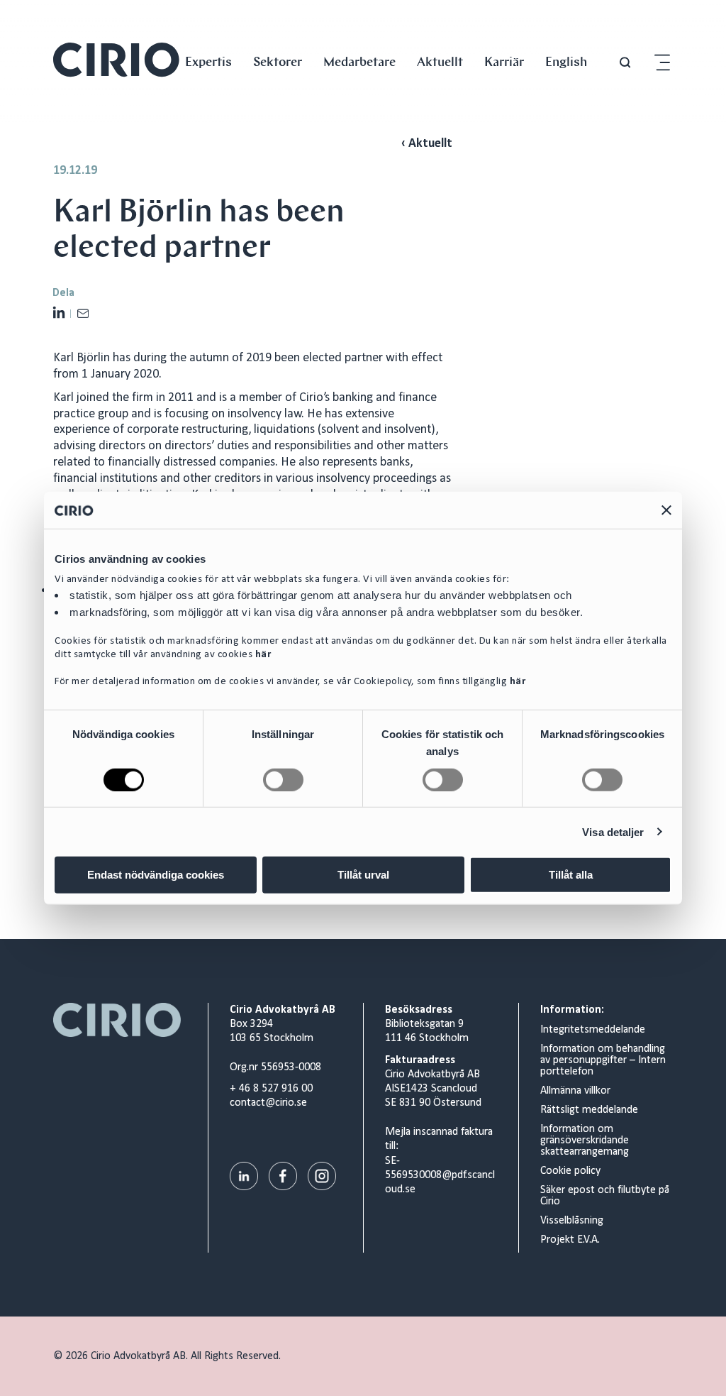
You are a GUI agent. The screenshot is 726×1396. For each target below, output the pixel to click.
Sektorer (277, 61)
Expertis (208, 61)
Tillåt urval (363, 875)
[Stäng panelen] (666, 510)
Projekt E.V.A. (570, 1240)
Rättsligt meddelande (589, 1110)
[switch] (283, 779)
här (263, 654)
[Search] (624, 63)
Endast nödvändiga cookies (155, 875)
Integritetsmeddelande (592, 1029)
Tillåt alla (571, 875)
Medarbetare (359, 61)
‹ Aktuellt (426, 143)
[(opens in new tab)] (244, 1175)
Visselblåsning (571, 1220)
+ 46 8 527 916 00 (271, 1088)
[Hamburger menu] (662, 63)
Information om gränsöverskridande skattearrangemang (584, 1140)
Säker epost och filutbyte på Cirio (604, 1196)
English (566, 61)
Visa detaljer (613, 831)
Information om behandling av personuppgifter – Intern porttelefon (603, 1060)
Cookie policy (570, 1171)
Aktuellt (440, 61)
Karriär (504, 61)
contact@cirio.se (268, 1103)
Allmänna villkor (575, 1091)
